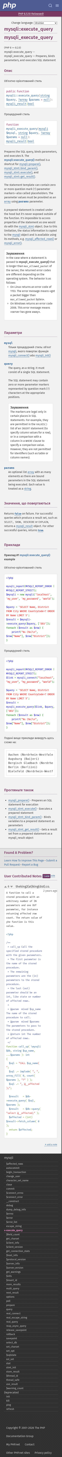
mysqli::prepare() (29, 164)
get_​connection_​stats (18, 1251)
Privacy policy (43, 1452)
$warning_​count (14, 1388)
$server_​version (14, 1267)
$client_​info (12, 1242)
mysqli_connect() (18, 355)
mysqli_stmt (26, 226)
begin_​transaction (16, 1172)
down (11, 887)
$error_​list (11, 1222)
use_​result (12, 1384)
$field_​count (13, 1234)
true (40, 530)
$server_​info (13, 1263)
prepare (10, 1305)
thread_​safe (12, 1380)
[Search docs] (50, 5)
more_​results (13, 1284)
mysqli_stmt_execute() (22, 808)
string (45, 95)
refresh (10, 1409)
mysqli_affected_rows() (39, 239)
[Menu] (57, 5)
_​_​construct (12, 1201)
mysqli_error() (13, 243)
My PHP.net (13, 1444)
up (6, 887)
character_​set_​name (17, 1180)
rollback (10, 1334)
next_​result (12, 1292)
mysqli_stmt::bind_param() (20, 168)
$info (9, 1276)
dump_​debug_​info (16, 1209)
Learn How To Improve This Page (24, 860)
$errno (9, 1213)
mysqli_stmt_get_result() (23, 829)
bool (31, 103)
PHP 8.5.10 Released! (31, 13)
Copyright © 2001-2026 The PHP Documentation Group (25, 1432)
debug (9, 1205)
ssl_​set (10, 1359)
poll (8, 1301)
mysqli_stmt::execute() (18, 172)
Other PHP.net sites (18, 1452)
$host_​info (12, 1255)
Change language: (22, 22)
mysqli (43, 128)
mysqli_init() (43, 355)
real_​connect (13, 1313)
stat (8, 1363)
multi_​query (12, 1288)
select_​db (11, 1342)
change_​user (13, 1176)
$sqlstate (11, 1355)
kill (7, 1400)
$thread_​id (12, 1375)
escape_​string (14, 1226)
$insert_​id (11, 1280)
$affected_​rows (14, 1163)
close (9, 1184)
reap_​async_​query (16, 1326)
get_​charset (12, 1238)
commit (10, 1188)
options (10, 1296)
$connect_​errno (14, 1193)
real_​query (12, 1321)
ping (8, 1404)
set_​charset (12, 1346)
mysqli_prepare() (18, 800)
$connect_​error (14, 1197)
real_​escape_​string (16, 1317)
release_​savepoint (16, 1330)
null (47, 99)
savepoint (11, 1338)
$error (9, 1217)
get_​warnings (13, 1271)
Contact (29, 1444)
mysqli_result (16, 103)
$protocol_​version (16, 1259)
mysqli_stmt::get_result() (19, 176)
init (8, 1396)
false (17, 513)
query (9, 1309)
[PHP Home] (10, 5)
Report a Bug (30, 864)
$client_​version (14, 1247)
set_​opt (10, 1350)
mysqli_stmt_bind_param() (25, 817)
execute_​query (14, 1230)
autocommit (12, 1168)
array (24, 99)
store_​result (12, 1371)
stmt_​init (11, 1367)
